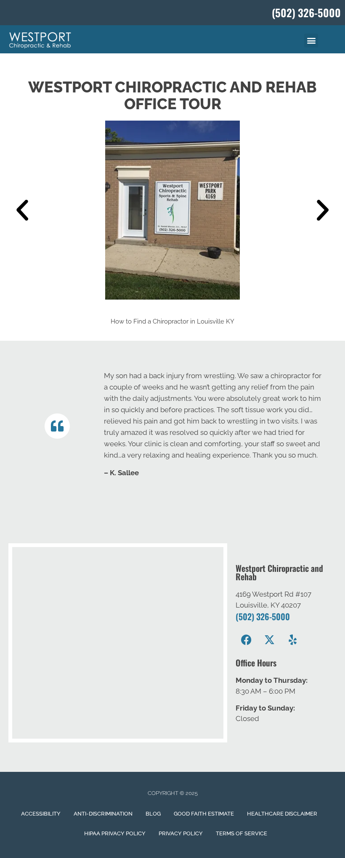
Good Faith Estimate (204, 814)
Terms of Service (241, 833)
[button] (311, 40)
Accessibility (41, 814)
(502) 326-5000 (263, 616)
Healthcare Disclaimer (282, 814)
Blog (153, 814)
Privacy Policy (181, 833)
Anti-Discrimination (103, 814)
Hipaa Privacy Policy (115, 833)
